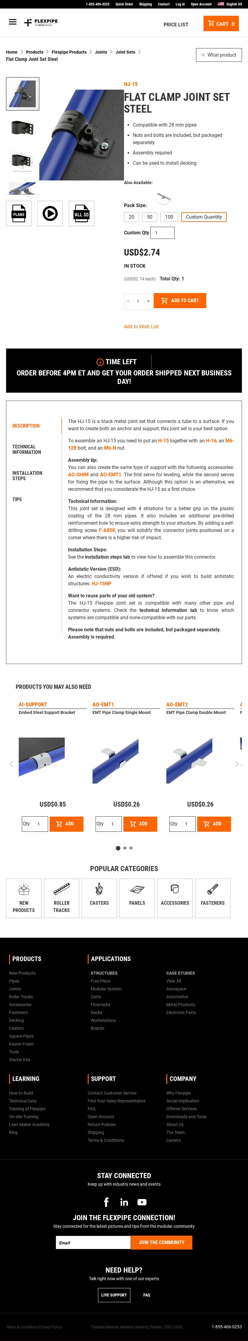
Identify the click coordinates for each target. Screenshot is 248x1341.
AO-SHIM (78, 474)
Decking (16, 1020)
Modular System (106, 988)
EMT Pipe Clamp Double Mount (196, 712)
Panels (137, 903)
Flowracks (100, 1004)
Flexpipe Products (69, 52)
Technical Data (23, 1100)
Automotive (177, 996)
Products (34, 52)
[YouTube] (141, 1202)
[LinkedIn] (124, 1202)
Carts (96, 996)
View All (173, 981)
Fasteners (213, 903)
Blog (13, 1132)
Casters (99, 903)
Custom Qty (136, 233)
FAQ (92, 1108)
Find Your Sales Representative (116, 1100)
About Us (175, 1124)
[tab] (35, 426)
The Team (175, 1132)
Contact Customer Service (112, 1093)
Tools (14, 1051)
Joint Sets (125, 52)
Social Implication (182, 1100)
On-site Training (23, 1116)
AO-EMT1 (110, 474)
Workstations (103, 1020)
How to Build (21, 1093)
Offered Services (181, 1108)
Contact (164, 4)
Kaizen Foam (21, 1044)
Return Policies (102, 1124)
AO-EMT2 (177, 704)
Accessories (175, 903)
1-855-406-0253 (97, 4)
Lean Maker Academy (29, 1124)
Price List (176, 25)
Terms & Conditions (106, 1140)
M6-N (110, 448)
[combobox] (219, 55)
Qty (26, 824)
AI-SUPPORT (33, 704)
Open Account (201, 4)
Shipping (145, 4)
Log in (180, 4)
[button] (22, 127)
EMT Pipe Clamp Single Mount (122, 712)
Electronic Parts (181, 1012)
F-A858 (107, 530)
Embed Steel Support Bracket (47, 712)
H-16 (211, 441)
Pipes (14, 981)
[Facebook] (106, 1202)
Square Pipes (21, 1036)
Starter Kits (19, 1059)
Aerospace (176, 988)
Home (12, 52)
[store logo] (40, 22)
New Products (22, 973)
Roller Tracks (21, 996)
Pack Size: (135, 205)
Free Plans (100, 981)
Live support (114, 1295)
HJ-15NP (101, 583)
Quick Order (124, 4)
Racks (96, 1012)
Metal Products (180, 1004)
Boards (97, 1028)
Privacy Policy (50, 1327)
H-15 (163, 441)
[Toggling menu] (14, 23)
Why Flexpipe (178, 1093)
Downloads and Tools (186, 1116)
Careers (173, 1140)
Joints (101, 52)
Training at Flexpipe (27, 1108)
